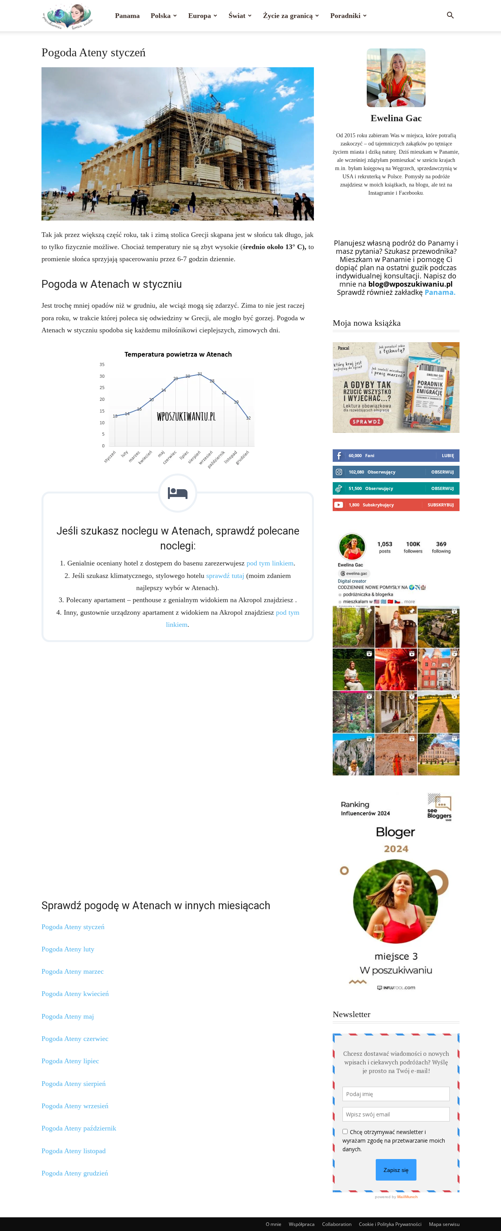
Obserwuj (442, 472)
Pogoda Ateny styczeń (73, 927)
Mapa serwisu (444, 1224)
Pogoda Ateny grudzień (74, 1173)
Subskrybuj (441, 505)
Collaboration (336, 1224)
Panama (127, 16)
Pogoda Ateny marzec (72, 971)
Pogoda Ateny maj (67, 1016)
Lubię (448, 455)
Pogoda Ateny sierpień (73, 1083)
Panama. (440, 292)
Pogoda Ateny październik (78, 1128)
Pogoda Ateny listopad (73, 1151)
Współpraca (302, 1224)
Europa (199, 16)
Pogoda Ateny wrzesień (74, 1106)
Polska (161, 16)
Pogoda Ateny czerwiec (74, 1039)
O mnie (273, 1224)
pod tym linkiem (270, 563)
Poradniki (345, 16)
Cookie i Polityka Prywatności (390, 1224)
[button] (450, 15)
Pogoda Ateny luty (67, 949)
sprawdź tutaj (225, 576)
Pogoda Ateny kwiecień (75, 994)
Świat (237, 16)
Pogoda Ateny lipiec (70, 1061)
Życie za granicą (288, 16)
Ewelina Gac (396, 118)
